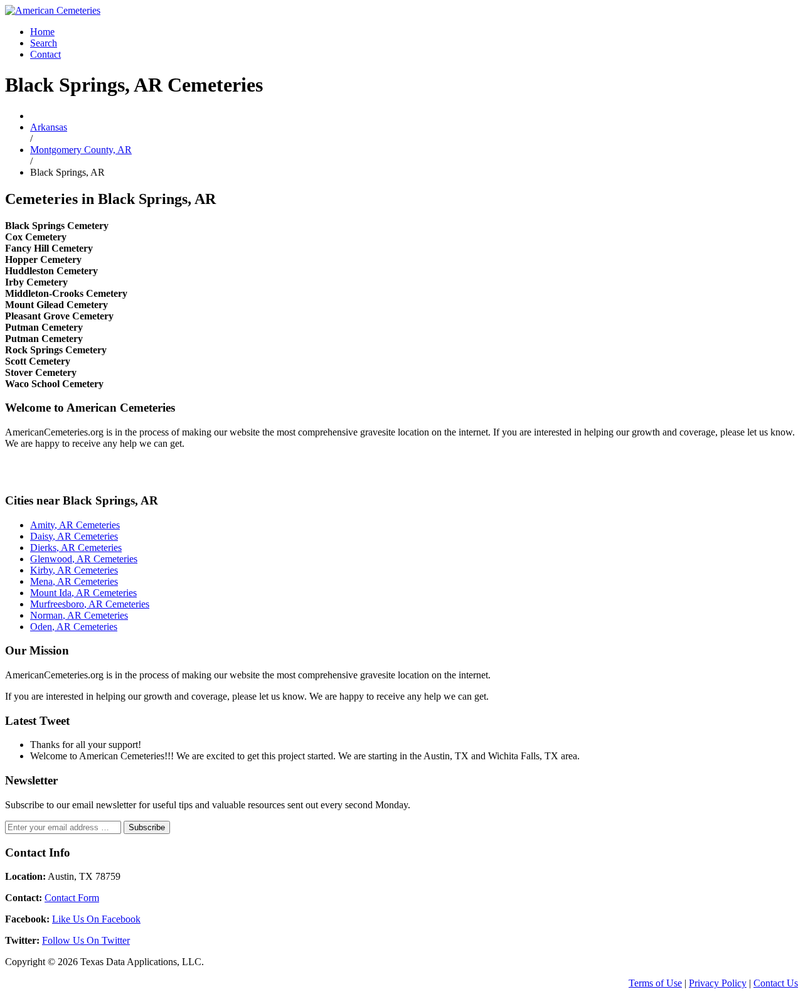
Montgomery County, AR (81, 149)
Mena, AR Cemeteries (74, 581)
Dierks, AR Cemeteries (76, 547)
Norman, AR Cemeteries (79, 615)
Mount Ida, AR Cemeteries (83, 592)
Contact (45, 54)
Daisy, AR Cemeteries (74, 536)
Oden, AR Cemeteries (73, 626)
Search (43, 43)
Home (42, 31)
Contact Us (775, 983)
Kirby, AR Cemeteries (74, 570)
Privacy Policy (718, 983)
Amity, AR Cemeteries (75, 525)
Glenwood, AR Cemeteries (83, 558)
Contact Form (72, 897)
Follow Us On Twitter (86, 940)
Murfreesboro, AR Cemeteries (89, 604)
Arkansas (48, 127)
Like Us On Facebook (96, 919)
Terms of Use (655, 983)
